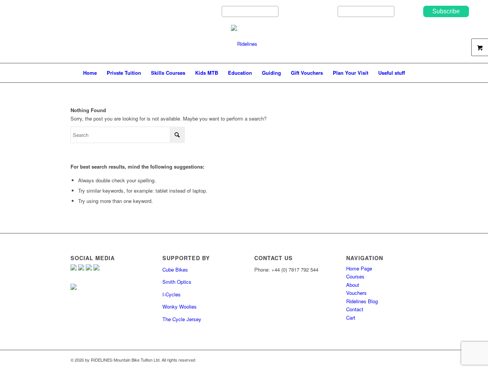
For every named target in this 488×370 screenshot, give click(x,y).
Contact (354, 309)
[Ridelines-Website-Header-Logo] (244, 44)
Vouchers (356, 292)
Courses (355, 276)
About (352, 284)
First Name (206, 11)
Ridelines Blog (362, 301)
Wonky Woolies (179, 306)
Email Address (318, 11)
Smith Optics (176, 281)
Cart (350, 317)
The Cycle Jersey (181, 319)
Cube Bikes (175, 269)
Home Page (359, 268)
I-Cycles (171, 294)
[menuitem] (90, 72)
